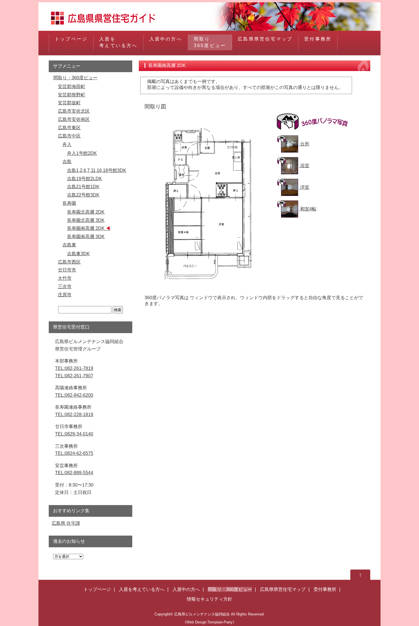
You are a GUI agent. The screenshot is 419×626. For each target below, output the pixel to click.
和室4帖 (307, 208)
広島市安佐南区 (74, 119)
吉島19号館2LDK (84, 178)
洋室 (304, 187)
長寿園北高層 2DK (86, 212)
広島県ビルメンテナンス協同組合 (202, 614)
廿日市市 (67, 270)
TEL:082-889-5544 (74, 472)
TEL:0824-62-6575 (74, 453)
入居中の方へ (165, 39)
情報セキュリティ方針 (209, 599)
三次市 (65, 286)
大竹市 (65, 278)
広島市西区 (69, 262)
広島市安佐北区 (74, 111)
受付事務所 (317, 39)
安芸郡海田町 (71, 86)
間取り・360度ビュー (75, 77)
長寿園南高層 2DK (86, 228)
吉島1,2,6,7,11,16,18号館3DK (96, 170)
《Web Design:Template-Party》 (209, 622)
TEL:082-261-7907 (74, 375)
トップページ (71, 39)
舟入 (67, 144)
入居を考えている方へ (118, 42)
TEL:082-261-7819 (74, 368)
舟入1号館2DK (82, 153)
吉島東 (69, 244)
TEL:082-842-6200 (74, 395)
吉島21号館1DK (83, 186)
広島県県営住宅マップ (265, 39)
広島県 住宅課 (66, 523)
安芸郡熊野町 (71, 94)
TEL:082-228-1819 (74, 414)
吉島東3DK (78, 253)
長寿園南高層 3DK (86, 236)
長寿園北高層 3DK (86, 220)
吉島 (67, 161)
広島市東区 (69, 127)
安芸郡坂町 (69, 102)
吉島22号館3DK (83, 195)
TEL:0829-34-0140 (74, 433)
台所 (304, 143)
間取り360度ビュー (210, 42)
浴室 (304, 165)
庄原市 (65, 294)
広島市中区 (69, 135)
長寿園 (69, 203)
